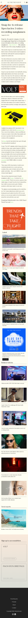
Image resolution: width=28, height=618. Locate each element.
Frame (12, 178)
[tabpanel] (14, 519)
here (12, 202)
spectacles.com (20, 130)
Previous (3, 520)
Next (25, 520)
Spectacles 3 (13, 45)
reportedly (4, 160)
